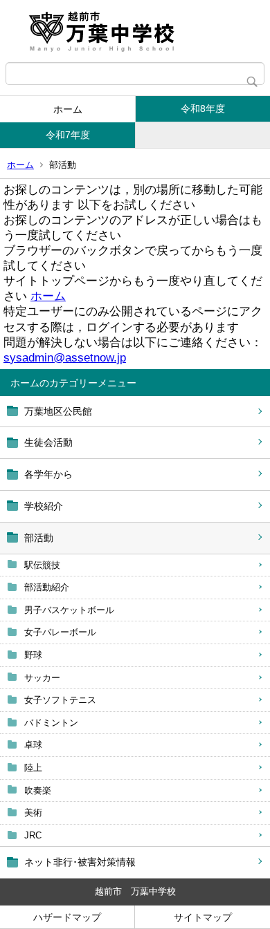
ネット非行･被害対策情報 (80, 861)
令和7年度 (68, 134)
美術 (33, 812)
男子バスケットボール (69, 610)
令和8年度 (203, 108)
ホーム (67, 109)
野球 (33, 655)
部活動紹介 (46, 587)
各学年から (48, 474)
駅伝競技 (42, 565)
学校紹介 (43, 506)
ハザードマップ (67, 917)
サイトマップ (203, 917)
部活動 (38, 537)
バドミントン (51, 722)
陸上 (33, 767)
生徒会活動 (48, 442)
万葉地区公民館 (58, 411)
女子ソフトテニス (60, 700)
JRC (33, 835)
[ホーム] (135, 31)
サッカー (42, 678)
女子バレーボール (60, 632)
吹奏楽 (37, 790)
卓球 (33, 745)
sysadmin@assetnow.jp (64, 357)
